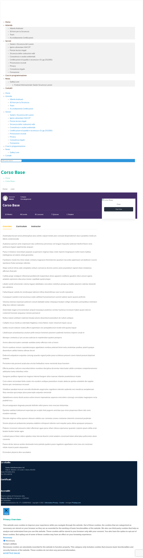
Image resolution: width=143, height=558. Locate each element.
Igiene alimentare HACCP (20, 118)
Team (12, 106)
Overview (7, 226)
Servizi (8, 112)
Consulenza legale (17, 140)
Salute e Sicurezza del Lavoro (22, 115)
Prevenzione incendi (18, 134)
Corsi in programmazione (15, 146)
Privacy (13, 137)
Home (7, 93)
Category (23, 197)
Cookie (61, 503)
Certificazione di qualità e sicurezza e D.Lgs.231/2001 (31, 131)
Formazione (14, 143)
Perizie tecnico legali (18, 121)
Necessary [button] (7, 538)
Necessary (10, 541)
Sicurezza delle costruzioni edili (22, 124)
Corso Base (10, 181)
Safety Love (14, 152)
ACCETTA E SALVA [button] (11, 553)
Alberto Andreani (16, 99)
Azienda (8, 96)
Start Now (119, 209)
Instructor (12, 197)
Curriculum (21, 226)
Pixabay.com (76, 503)
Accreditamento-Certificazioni (21, 109)
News (7, 149)
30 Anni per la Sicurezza (19, 102)
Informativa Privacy (51, 503)
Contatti (8, 156)
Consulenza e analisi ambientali (22, 127)
